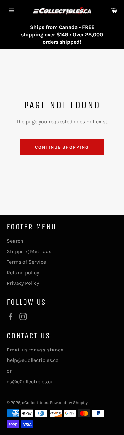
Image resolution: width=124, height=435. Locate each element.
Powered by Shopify (69, 402)
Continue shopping (62, 147)
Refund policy (23, 272)
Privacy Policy (23, 283)
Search (15, 241)
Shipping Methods (29, 251)
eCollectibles (35, 402)
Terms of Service (26, 262)
